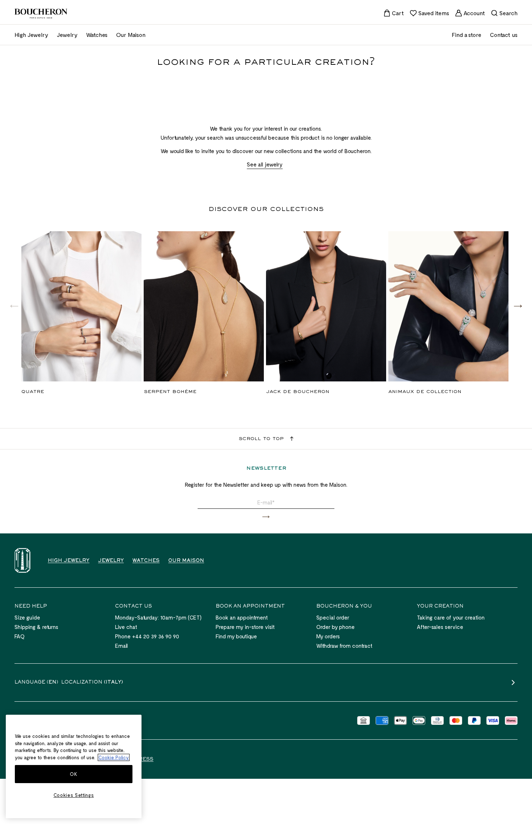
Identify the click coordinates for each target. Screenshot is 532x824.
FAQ (19, 636)
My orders (328, 636)
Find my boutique (236, 636)
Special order (332, 617)
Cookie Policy (113, 757)
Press (144, 759)
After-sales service (440, 627)
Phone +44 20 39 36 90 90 (147, 636)
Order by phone (335, 627)
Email (121, 645)
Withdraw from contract (344, 645)
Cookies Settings (74, 795)
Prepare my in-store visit (245, 627)
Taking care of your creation (451, 617)
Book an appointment (242, 617)
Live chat (126, 627)
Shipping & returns (36, 627)
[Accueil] (22, 560)
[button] (518, 305)
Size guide (27, 617)
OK (73, 774)
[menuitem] (393, 13)
